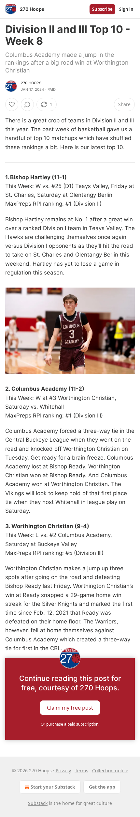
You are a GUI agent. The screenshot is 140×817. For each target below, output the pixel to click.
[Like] (11, 104)
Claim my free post (70, 707)
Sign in (126, 9)
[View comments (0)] (27, 104)
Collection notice (110, 770)
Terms (81, 770)
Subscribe (102, 9)
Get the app (102, 787)
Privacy (63, 770)
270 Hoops (31, 83)
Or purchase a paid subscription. (70, 724)
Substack (38, 803)
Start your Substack (53, 787)
